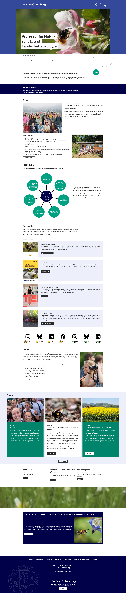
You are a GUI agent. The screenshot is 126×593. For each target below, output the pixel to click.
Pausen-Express (62, 140)
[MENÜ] (105, 5)
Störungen (94, 559)
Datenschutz (58, 559)
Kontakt (31, 559)
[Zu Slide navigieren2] (28, 56)
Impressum (49, 559)
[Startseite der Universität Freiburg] (34, 4)
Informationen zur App (47, 323)
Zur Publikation (45, 271)
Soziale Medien (63, 588)
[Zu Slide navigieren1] (26, 56)
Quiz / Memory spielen (47, 253)
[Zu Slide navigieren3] (30, 56)
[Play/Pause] (24, 56)
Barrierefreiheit (39, 559)
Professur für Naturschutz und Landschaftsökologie (39, 41)
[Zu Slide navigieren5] (34, 56)
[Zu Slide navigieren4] (32, 56)
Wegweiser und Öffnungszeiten (81, 559)
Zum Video (44, 296)
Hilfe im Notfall (67, 559)
